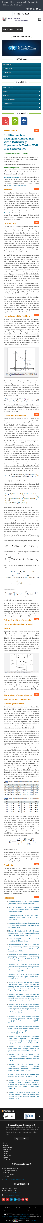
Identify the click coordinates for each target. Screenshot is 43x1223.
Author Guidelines (8, 1147)
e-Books (5, 1153)
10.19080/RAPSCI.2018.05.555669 (16, 185)
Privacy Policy (33, 1220)
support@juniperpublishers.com (14, 1179)
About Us (5, 1145)
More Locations (7, 1160)
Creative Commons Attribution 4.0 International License (16, 1216)
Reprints (5, 1158)
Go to (36, 130)
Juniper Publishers (9, 2)
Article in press (7, 68)
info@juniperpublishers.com (12, 1193)
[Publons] (30, 1115)
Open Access (7, 1149)
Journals (5, 1151)
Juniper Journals (21, 2)
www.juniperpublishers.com (12, 1195)
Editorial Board (7, 64)
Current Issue (7, 72)
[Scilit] (10, 1115)
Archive (5, 77)
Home (5, 1143)
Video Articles (7, 1156)
